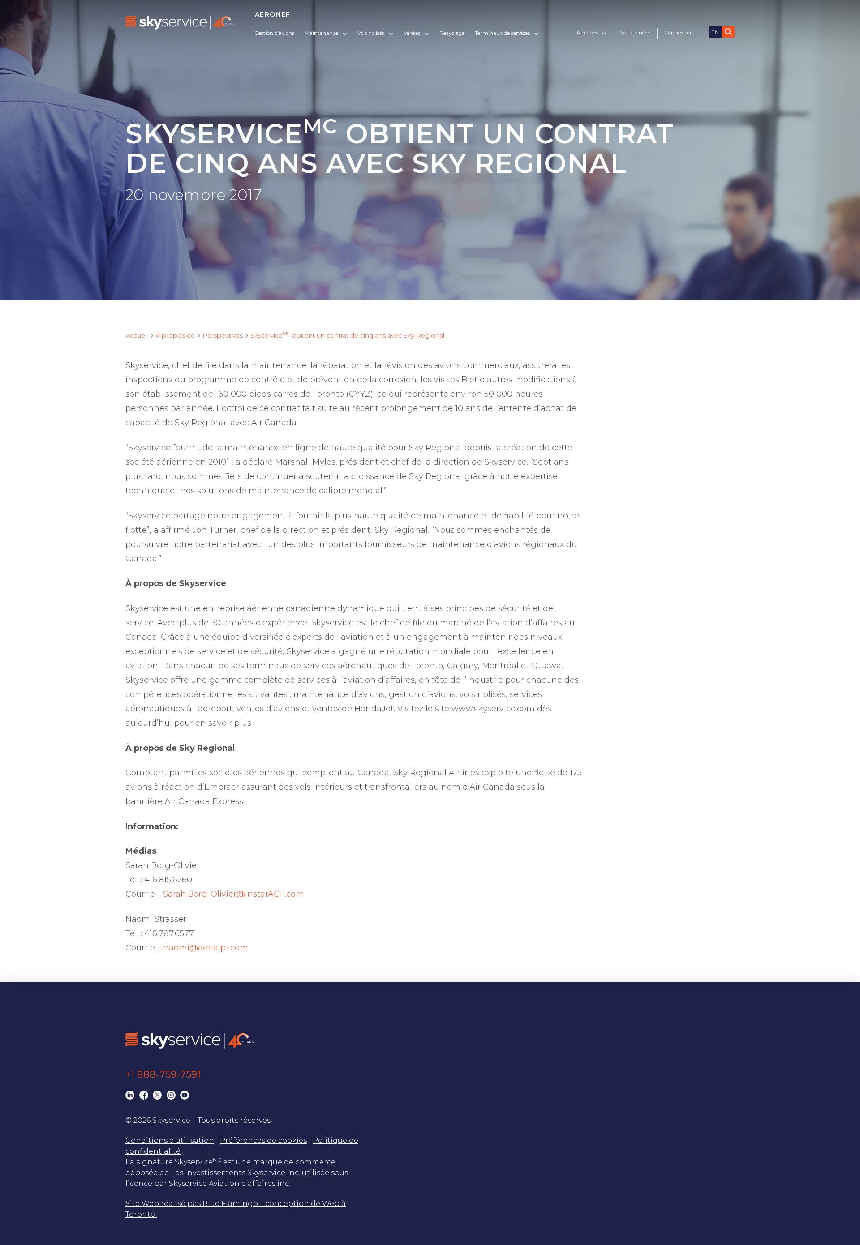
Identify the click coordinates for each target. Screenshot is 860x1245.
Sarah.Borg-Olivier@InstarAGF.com (233, 894)
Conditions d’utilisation (169, 1140)
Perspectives (222, 335)
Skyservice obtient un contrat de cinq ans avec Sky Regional (347, 335)
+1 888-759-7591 (163, 1074)
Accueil (136, 335)
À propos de (175, 335)
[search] (728, 32)
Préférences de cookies (263, 1140)
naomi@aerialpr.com (205, 948)
